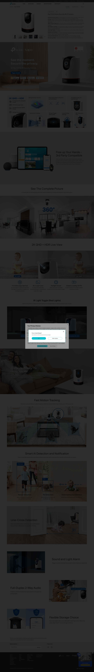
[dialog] (47, 336)
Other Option (55, 338)
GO (39, 338)
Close (63, 331)
